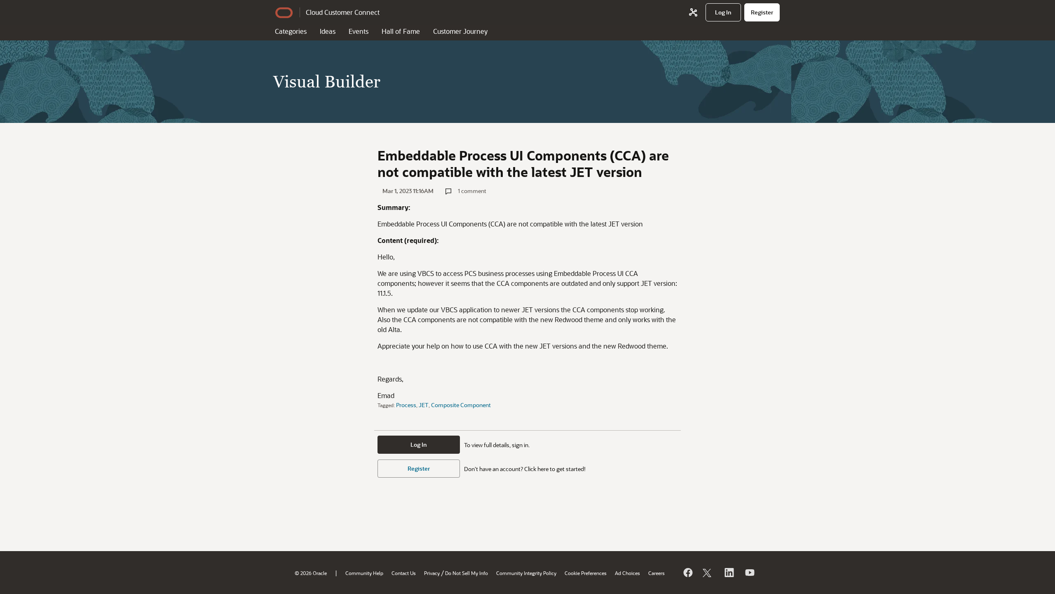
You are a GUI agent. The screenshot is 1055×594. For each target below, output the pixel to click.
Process (406, 405)
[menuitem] (723, 12)
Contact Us (404, 573)
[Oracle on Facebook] (687, 573)
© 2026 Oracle (311, 573)
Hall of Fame (401, 31)
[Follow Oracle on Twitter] (708, 573)
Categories (291, 31)
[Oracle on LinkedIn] (728, 573)
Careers (656, 573)
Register (419, 468)
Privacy (432, 573)
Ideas (327, 31)
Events (358, 31)
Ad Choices (627, 573)
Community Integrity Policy (526, 573)
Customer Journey (460, 31)
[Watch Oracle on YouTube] (749, 573)
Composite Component (461, 405)
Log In (418, 444)
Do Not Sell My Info (466, 573)
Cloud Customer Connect (343, 12)
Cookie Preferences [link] (586, 573)
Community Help (364, 573)
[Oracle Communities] (693, 12)
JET (424, 405)
